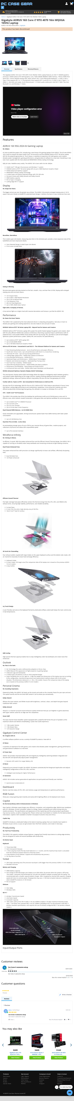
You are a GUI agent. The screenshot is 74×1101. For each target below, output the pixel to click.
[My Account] (67, 3)
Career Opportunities (44, 1076)
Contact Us (60, 1076)
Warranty (59, 1083)
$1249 (58, 1050)
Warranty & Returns (33, 69)
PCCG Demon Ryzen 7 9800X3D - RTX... (37, 1053)
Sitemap (59, 1089)
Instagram (41, 1083)
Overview (6, 69)
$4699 (37, 1050)
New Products (6, 1076)
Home (3, 17)
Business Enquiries (44, 1078)
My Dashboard (25, 1078)
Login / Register (25, 1076)
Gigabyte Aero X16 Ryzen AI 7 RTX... (15, 1053)
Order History (24, 1080)
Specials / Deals (7, 1083)
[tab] (65, 994)
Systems (5, 1078)
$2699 (15, 1050)
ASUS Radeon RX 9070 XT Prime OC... (59, 1053)
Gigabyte (22, 25)
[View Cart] (71, 3)
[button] (11, 1019)
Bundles (5, 1082)
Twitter (41, 1082)
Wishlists (23, 1083)
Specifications (18, 69)
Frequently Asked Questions (64, 1078)
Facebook (41, 1080)
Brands (5, 1080)
